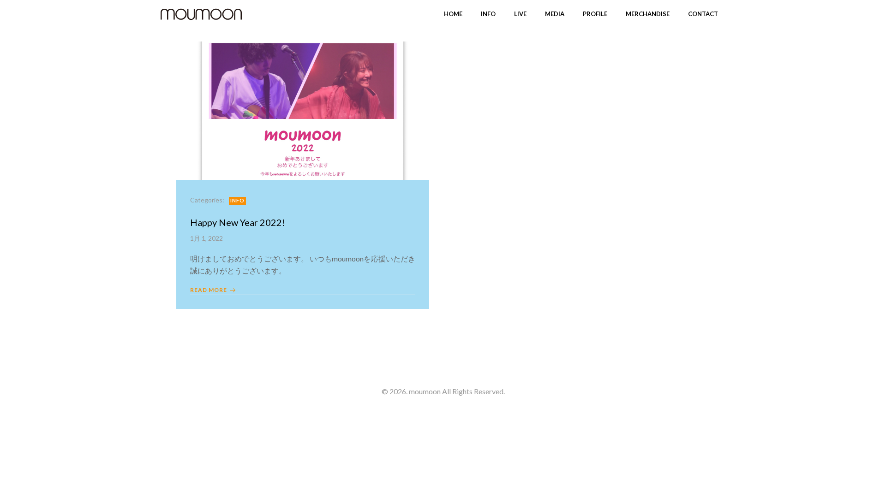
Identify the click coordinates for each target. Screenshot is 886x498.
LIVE (520, 14)
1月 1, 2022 (206, 238)
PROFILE (595, 14)
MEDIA (554, 14)
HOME (453, 14)
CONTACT (703, 14)
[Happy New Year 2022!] (302, 109)
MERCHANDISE (648, 14)
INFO (488, 14)
